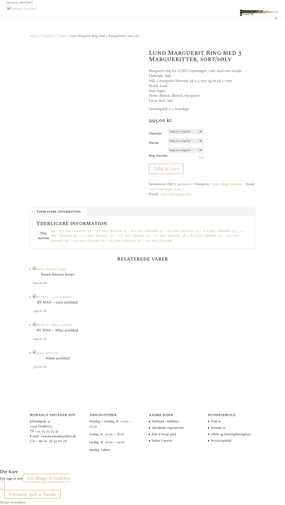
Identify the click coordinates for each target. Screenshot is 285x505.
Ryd (201, 157)
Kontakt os (218, 428)
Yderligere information (58, 211)
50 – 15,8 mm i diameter (104, 231)
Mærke (154, 143)
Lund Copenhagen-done (165, 189)
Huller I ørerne (162, 440)
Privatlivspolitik (221, 440)
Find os (216, 421)
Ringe (225, 184)
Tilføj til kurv (166, 168)
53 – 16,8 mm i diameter (212, 231)
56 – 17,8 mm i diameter (127, 235)
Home (34, 36)
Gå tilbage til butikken (49, 478)
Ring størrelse (158, 155)
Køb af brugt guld (164, 434)
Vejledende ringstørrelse (168, 428)
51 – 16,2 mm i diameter (141, 231)
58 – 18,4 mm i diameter (199, 235)
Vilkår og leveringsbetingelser (231, 434)
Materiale (155, 133)
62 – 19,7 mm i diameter (154, 240)
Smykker (48, 36)
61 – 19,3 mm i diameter (119, 240)
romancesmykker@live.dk (59, 436)
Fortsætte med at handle (32, 494)
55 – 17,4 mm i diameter (90, 235)
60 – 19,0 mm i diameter (82, 240)
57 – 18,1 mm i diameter (163, 235)
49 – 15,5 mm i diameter (68, 231)
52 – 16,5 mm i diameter (176, 231)
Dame (62, 36)
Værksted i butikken (165, 421)
